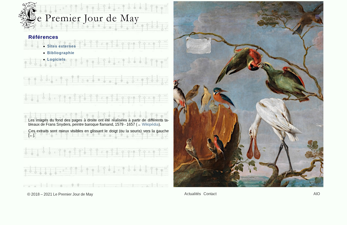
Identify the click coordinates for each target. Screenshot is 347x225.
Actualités (192, 194)
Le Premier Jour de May (82, 18)
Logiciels (56, 59)
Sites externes (61, 46)
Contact (209, 194)
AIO (316, 194)
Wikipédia (150, 124)
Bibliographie (60, 53)
